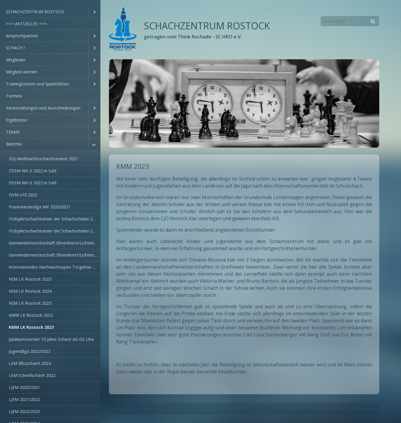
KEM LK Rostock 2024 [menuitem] (30, 291)
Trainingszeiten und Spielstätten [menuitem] (37, 84)
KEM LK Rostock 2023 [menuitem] (30, 279)
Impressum (361, 409)
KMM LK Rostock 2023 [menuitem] (31, 327)
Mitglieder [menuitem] (16, 60)
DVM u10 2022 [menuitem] (23, 195)
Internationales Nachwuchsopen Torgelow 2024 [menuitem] (54, 267)
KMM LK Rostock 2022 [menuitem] (31, 315)
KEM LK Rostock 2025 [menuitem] (30, 303)
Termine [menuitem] (14, 96)
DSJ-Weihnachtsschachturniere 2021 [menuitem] (43, 158)
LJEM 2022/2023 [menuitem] (24, 411)
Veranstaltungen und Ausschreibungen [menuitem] (43, 108)
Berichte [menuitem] (14, 144)
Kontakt (338, 409)
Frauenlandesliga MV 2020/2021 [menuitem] (39, 207)
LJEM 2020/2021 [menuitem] (24, 387)
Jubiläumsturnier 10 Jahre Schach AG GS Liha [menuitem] (51, 339)
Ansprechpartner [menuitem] (22, 35)
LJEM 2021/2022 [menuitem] (24, 399)
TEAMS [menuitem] (13, 132)
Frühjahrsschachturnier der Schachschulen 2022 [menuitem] (54, 219)
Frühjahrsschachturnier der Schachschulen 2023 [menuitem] (54, 231)
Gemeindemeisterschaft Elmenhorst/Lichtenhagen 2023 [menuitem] (54, 255)
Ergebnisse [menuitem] (16, 120)
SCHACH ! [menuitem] (15, 47)
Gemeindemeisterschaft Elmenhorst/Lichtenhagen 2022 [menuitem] (54, 243)
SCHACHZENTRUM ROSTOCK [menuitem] (35, 11)
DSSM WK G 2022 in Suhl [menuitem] (32, 170)
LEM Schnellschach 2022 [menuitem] (32, 375)
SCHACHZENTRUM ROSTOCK (207, 25)
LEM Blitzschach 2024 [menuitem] (30, 363)
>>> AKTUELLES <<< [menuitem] (26, 23)
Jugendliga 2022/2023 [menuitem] (29, 351)
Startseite (316, 409)
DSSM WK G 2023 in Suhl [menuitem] (32, 183)
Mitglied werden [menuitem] (21, 72)
